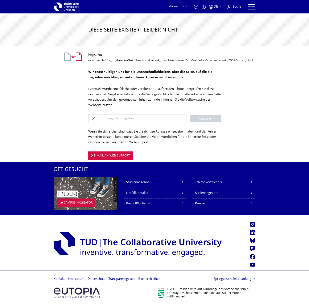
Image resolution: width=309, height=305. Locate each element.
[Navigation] (251, 7)
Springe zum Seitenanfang (232, 279)
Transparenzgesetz (121, 279)
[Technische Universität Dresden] (66, 6)
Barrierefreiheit (149, 279)
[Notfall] (196, 7)
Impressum (76, 279)
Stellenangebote (206, 193)
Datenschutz (96, 279)
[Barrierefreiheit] (203, 7)
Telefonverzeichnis (208, 182)
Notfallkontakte (137, 193)
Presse (200, 203)
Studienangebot (137, 182)
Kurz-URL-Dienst (138, 203)
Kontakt (59, 279)
